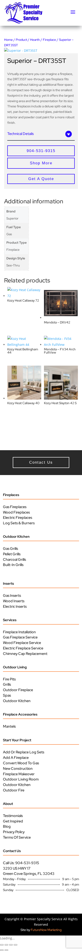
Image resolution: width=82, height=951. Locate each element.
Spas (7, 695)
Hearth (35, 40)
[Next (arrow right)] (6, 950)
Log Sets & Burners (19, 523)
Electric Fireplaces (17, 517)
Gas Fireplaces (14, 506)
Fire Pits (9, 679)
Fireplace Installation (19, 632)
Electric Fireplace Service (23, 648)
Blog (7, 826)
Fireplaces (11, 495)
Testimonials (13, 815)
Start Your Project (17, 740)
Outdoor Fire (13, 790)
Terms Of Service (17, 837)
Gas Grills (10, 548)
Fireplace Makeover (19, 774)
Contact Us (12, 851)
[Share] (11, 945)
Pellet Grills (11, 554)
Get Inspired (13, 821)
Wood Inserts (13, 601)
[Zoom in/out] (2, 945)
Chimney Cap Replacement (25, 653)
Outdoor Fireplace (18, 689)
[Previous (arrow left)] (2, 950)
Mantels (9, 726)
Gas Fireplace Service (20, 637)
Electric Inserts (15, 606)
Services (9, 620)
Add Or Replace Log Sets (23, 752)
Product (21, 40)
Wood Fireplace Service (22, 642)
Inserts (8, 583)
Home (8, 40)
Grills (7, 684)
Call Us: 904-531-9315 (21, 863)
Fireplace (49, 40)
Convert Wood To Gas (21, 763)
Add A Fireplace (16, 757)
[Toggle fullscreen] (6, 945)
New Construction (18, 768)
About (8, 803)
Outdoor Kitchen (16, 536)
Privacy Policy (14, 832)
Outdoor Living (15, 667)
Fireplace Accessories (20, 714)
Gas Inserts (12, 595)
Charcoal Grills (14, 559)
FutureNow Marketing (46, 930)
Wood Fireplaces (16, 512)
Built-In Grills (13, 564)
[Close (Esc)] (15, 945)
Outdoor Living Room (21, 779)
